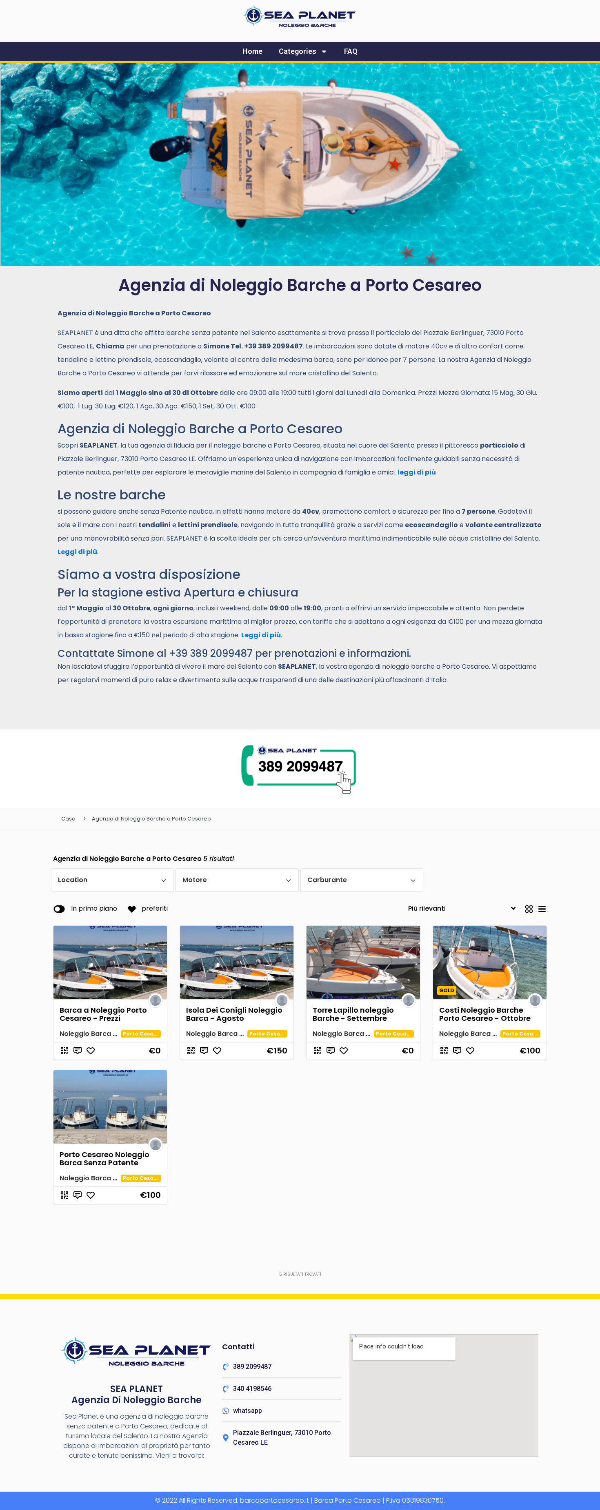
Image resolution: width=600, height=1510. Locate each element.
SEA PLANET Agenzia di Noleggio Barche (136, 1394)
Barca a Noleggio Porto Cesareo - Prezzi (103, 1014)
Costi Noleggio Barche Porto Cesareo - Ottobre (485, 1014)
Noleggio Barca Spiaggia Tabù (110, 1033)
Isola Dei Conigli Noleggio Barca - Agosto (234, 1014)
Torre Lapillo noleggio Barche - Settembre (353, 1014)
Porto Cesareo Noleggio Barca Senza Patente (104, 1158)
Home (252, 51)
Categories (297, 51)
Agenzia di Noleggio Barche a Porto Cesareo (151, 818)
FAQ (351, 51)
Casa (68, 818)
